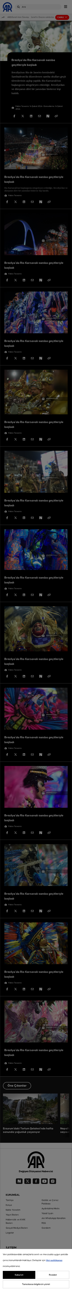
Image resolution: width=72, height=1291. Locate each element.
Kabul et (19, 1275)
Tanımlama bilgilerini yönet (36, 1284)
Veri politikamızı (54, 1260)
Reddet (53, 1275)
